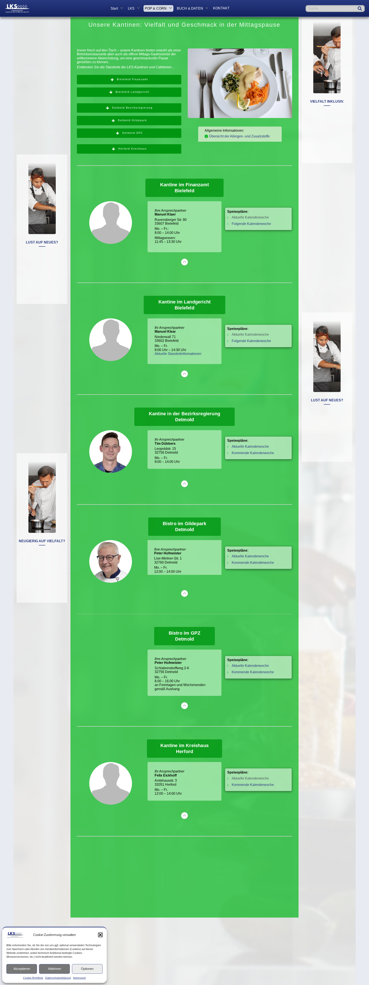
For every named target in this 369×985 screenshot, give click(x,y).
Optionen (87, 968)
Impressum (79, 977)
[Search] (360, 8)
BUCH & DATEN (190, 8)
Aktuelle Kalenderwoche (250, 446)
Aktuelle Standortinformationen (178, 354)
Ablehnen (54, 968)
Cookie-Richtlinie (33, 977)
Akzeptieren (21, 968)
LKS (131, 8)
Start (114, 8)
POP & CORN (156, 8)
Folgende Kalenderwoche (251, 224)
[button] (100, 935)
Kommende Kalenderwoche (253, 453)
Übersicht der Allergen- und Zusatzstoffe (239, 136)
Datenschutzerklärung (58, 977)
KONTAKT (221, 8)
